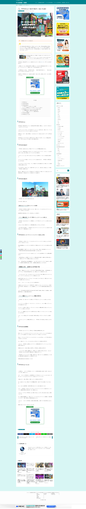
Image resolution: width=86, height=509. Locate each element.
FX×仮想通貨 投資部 (21, 2)
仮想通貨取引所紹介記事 (61, 146)
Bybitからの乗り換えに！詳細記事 (35, 90)
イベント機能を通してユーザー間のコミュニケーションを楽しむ (33, 107)
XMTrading (59, 119)
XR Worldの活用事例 (25, 112)
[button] (20, 434)
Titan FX (59, 117)
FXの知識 (59, 128)
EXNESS (59, 111)
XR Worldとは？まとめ (26, 114)
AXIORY (59, 107)
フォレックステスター (61, 138)
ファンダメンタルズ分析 (61, 136)
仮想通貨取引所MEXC (33, 492)
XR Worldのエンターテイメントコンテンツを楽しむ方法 (31, 108)
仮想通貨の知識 (60, 160)
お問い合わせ (53, 494)
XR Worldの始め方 (25, 103)
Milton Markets (39, 498)
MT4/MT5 (59, 129)
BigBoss (59, 109)
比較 (58, 122)
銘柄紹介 (59, 163)
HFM (58, 114)
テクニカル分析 (60, 133)
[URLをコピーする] (50, 434)
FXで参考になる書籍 (60, 126)
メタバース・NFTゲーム (22, 429)
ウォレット (59, 157)
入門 (58, 162)
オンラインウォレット (61, 131)
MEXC (58, 150)
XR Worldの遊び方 (25, 105)
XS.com (45, 494)
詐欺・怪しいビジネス (61, 143)
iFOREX (59, 116)
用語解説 (59, 141)
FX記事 (59, 124)
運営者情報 (53, 493)
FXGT (58, 112)
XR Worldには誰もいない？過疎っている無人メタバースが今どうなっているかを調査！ (39, 56)
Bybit (58, 148)
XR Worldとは (24, 102)
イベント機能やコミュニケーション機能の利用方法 (31, 111)
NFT (58, 155)
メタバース (42, 61)
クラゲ (22, 452)
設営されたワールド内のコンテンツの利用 (30, 106)
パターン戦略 (59, 134)
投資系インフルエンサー (61, 165)
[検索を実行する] (68, 170)
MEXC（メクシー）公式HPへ (35, 92)
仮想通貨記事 (59, 153)
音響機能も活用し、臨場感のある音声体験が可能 (31, 110)
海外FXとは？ (59, 139)
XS (58, 121)
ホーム (28, 492)
